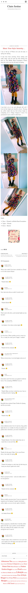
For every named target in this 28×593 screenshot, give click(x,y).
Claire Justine (14, 6)
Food (20, 569)
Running (9, 580)
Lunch (3, 575)
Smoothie (14, 581)
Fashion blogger (7, 569)
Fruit (22, 569)
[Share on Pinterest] (6, 249)
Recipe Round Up (24, 578)
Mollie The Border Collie (8, 575)
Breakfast (24, 561)
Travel (4, 583)
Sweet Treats (18, 580)
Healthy (9, 572)
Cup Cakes (21, 564)
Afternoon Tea (6, 561)
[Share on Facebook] (4, 249)
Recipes (4, 580)
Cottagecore (16, 564)
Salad (11, 580)
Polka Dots (18, 578)
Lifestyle (19, 572)
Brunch (2, 564)
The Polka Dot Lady (24, 580)
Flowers (16, 569)
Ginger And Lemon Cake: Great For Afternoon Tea (7, 255)
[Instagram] (1, 1)
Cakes (5, 564)
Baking (20, 561)
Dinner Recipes (14, 566)
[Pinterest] (3, 1)
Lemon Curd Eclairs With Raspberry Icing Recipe (21, 255)
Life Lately (14, 572)
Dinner (25, 564)
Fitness (14, 569)
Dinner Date (6, 566)
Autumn (13, 561)
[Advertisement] (14, 27)
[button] (26, 1)
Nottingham (15, 575)
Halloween (5, 572)
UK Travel (11, 583)
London (25, 572)
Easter (20, 566)
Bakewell (17, 561)
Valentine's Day (16, 583)
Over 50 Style (9, 578)
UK (6, 583)
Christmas (9, 564)
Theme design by (14, 591)
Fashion (23, 566)
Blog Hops (17, 45)
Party (15, 578)
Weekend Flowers (22, 583)
